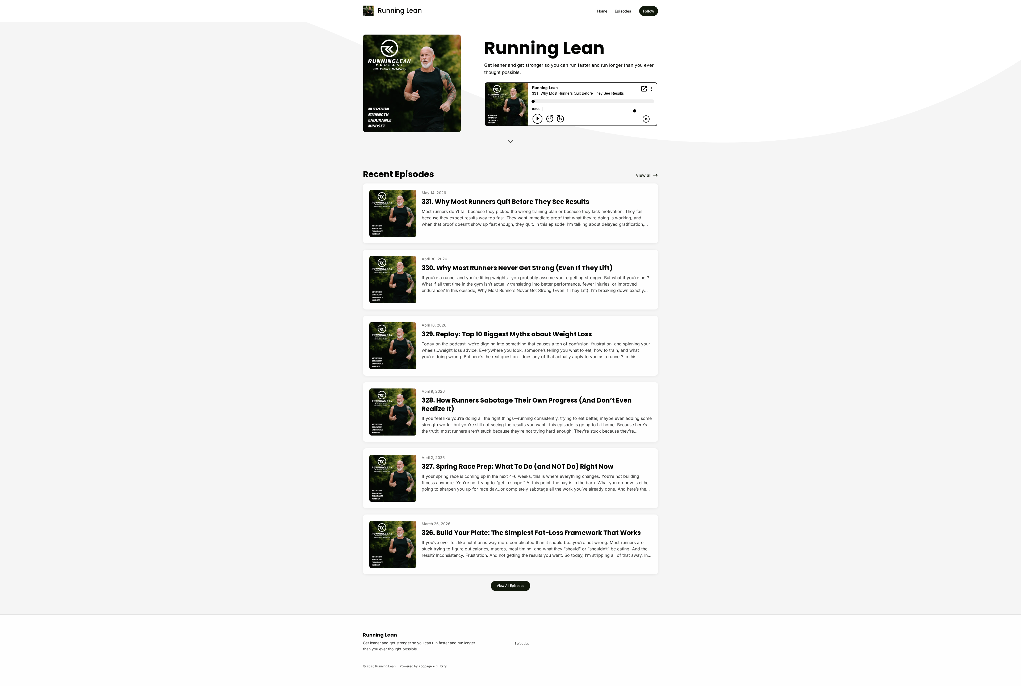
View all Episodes (510, 586)
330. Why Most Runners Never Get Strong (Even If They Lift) (517, 267)
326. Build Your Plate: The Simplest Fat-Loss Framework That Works (531, 532)
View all (644, 175)
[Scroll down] (510, 143)
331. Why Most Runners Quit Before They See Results (505, 201)
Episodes (623, 11)
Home (602, 11)
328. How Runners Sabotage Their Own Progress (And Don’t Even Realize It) (527, 404)
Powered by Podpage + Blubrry (423, 666)
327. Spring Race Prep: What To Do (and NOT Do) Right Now (517, 466)
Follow (648, 11)
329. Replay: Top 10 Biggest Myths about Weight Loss (507, 334)
